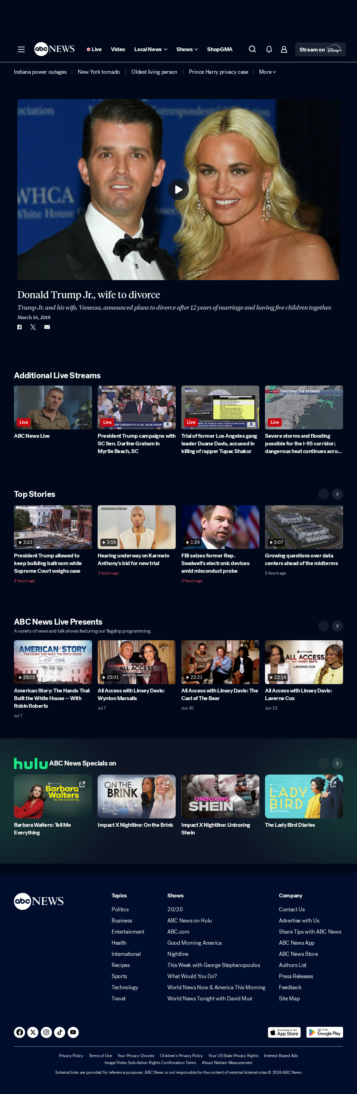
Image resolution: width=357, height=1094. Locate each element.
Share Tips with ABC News (310, 932)
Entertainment (128, 932)
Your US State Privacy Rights (233, 1056)
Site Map (289, 998)
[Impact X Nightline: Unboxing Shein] (220, 796)
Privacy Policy (71, 1056)
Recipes (121, 965)
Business (122, 920)
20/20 (175, 909)
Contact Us (292, 909)
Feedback (290, 987)
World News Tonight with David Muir (210, 998)
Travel (119, 998)
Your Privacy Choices (135, 1056)
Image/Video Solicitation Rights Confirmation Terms (150, 1063)
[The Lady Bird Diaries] (304, 796)
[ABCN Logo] (54, 49)
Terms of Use (100, 1056)
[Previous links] (323, 763)
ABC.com (178, 932)
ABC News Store (298, 954)
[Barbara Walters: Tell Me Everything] (53, 796)
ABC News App (296, 943)
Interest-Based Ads (281, 1056)
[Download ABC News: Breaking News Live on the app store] (284, 1032)
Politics (120, 909)
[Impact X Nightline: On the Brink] (137, 796)
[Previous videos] (323, 494)
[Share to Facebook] (19, 327)
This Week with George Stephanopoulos (213, 965)
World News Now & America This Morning (216, 987)
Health (119, 943)
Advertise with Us (299, 920)
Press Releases (296, 976)
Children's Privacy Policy (181, 1056)
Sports (119, 976)
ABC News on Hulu (189, 920)
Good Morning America (194, 943)
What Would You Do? (192, 976)
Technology (125, 987)
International (126, 954)
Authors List (292, 965)
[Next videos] (337, 494)
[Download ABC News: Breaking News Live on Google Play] (324, 1032)
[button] (21, 49)
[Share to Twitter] (33, 327)
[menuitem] (40, 72)
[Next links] (337, 763)
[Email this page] (47, 327)
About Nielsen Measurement (227, 1063)
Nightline (177, 954)
